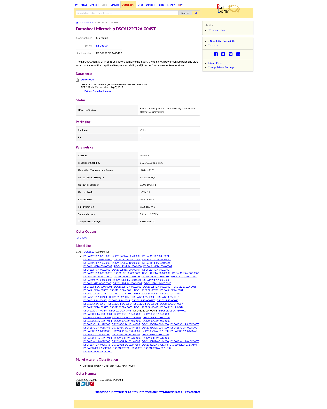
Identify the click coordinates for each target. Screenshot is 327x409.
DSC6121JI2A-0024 (120, 296)
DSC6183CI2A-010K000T (184, 327)
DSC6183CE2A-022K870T (126, 317)
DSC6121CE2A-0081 (171, 290)
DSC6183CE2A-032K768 (156, 317)
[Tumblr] (87, 384)
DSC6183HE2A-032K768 (155, 334)
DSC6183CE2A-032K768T (97, 320)
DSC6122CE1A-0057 (171, 303)
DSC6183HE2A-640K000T (157, 337)
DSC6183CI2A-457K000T (126, 334)
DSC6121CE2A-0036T (95, 290)
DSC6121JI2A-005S (119, 300)
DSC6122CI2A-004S (120, 310)
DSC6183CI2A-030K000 (96, 331)
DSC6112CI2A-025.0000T (126, 256)
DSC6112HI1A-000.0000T (126, 269)
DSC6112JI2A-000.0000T (97, 279)
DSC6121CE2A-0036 (185, 286)
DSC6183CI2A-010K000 (155, 327)
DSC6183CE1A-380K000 (172, 310)
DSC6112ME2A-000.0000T (127, 283)
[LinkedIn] (83, 384)
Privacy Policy (215, 63)
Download (87, 79)
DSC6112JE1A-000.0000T (156, 273)
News (84, 4)
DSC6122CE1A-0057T (95, 307)
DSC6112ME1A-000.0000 (127, 279)
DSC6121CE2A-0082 (121, 293)
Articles (94, 4)
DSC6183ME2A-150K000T (127, 348)
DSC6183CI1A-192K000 (96, 324)
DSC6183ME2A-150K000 (97, 348)
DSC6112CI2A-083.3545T (156, 259)
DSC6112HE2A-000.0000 (128, 266)
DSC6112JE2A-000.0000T (97, 276)
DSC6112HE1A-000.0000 (156, 262)
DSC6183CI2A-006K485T (126, 327)
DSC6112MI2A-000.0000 (127, 286)
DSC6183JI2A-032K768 (155, 344)
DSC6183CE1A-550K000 (127, 314)
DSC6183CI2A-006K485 (96, 327)
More (171, 3)
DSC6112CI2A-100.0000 (96, 262)
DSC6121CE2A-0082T (146, 293)
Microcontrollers (216, 30)
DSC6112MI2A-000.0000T (157, 286)
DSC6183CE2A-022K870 (97, 317)
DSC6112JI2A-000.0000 (184, 276)
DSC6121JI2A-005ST (143, 300)
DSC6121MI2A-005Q (120, 303)
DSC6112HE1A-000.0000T (97, 266)
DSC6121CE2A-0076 (121, 290)
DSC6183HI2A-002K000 (96, 341)
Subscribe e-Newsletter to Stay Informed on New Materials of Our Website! (147, 392)
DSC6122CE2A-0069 (121, 307)
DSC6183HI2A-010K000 (155, 341)
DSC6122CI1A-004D (171, 307)
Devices (150, 4)
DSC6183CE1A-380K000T (97, 314)
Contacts (213, 45)
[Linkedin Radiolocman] (239, 53)
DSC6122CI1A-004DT (95, 310)
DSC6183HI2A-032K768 (96, 344)
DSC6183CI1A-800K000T (184, 324)
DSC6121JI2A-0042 (168, 296)
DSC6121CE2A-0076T (146, 290)
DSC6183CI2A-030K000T (126, 331)
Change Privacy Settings (221, 67)
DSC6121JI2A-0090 (167, 300)
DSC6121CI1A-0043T (95, 296)
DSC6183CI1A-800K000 (155, 324)
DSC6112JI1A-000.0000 (127, 276)
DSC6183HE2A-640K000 (127, 337)
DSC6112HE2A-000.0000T (157, 266)
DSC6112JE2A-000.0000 (185, 273)
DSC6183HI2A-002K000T (126, 341)
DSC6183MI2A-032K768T (97, 351)
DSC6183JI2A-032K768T (183, 344)
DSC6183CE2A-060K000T (157, 320)
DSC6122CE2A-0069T (146, 307)
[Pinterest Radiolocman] (231, 53)
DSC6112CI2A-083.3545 (127, 259)
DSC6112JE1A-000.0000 (127, 273)
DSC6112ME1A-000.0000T (157, 279)
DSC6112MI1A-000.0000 (157, 283)
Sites (140, 4)
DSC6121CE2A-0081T (95, 293)
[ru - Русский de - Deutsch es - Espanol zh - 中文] (180, 4)
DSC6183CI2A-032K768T (184, 331)
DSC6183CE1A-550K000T (157, 314)
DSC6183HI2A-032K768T (126, 344)
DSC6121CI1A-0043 (171, 293)
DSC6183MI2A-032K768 (157, 348)
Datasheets (128, 4)
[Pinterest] (92, 384)
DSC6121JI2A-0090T (95, 303)
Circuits (115, 4)
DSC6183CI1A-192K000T (126, 324)
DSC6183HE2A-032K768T (97, 337)
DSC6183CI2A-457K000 (96, 334)
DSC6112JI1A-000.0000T (155, 276)
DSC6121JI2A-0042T (95, 300)
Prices (161, 4)
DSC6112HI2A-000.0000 (155, 269)
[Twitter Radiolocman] (224, 53)
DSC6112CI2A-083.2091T (97, 259)
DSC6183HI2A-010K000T (184, 341)
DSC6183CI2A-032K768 (155, 331)
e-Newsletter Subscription (222, 41)
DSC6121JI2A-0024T (144, 296)
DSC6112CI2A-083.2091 (155, 256)
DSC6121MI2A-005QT (146, 303)
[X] (78, 384)
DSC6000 (82, 237)
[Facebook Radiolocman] (216, 53)
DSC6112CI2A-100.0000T (126, 262)
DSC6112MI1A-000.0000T (97, 286)
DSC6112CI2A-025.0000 (96, 256)
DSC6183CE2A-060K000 (127, 320)
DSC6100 (101, 45)
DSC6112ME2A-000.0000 (97, 283)
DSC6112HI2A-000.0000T (97, 273)
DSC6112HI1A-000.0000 (96, 269)
